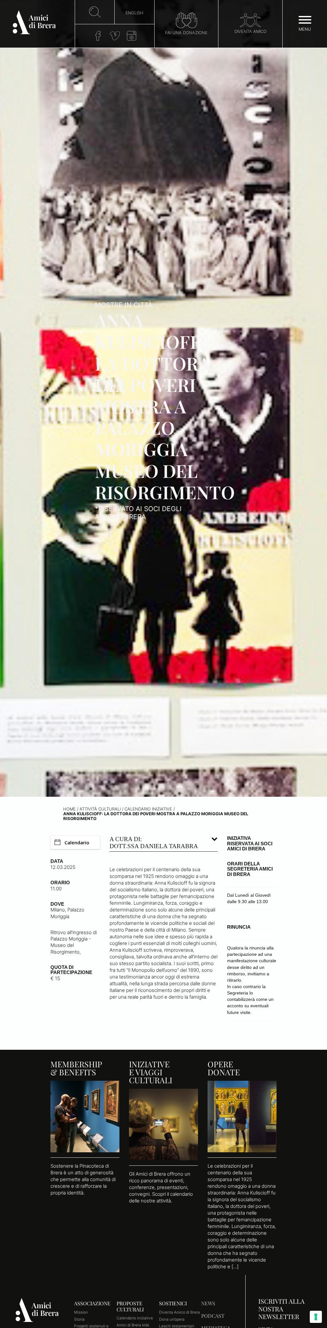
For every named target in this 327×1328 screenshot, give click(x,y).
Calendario (77, 842)
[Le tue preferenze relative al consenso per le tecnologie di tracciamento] (316, 1317)
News (208, 1303)
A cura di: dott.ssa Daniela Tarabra (154, 842)
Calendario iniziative (148, 809)
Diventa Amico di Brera (179, 1312)
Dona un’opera (172, 1319)
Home (69, 809)
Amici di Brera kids (133, 1325)
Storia (79, 1319)
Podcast (212, 1315)
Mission (81, 1312)
